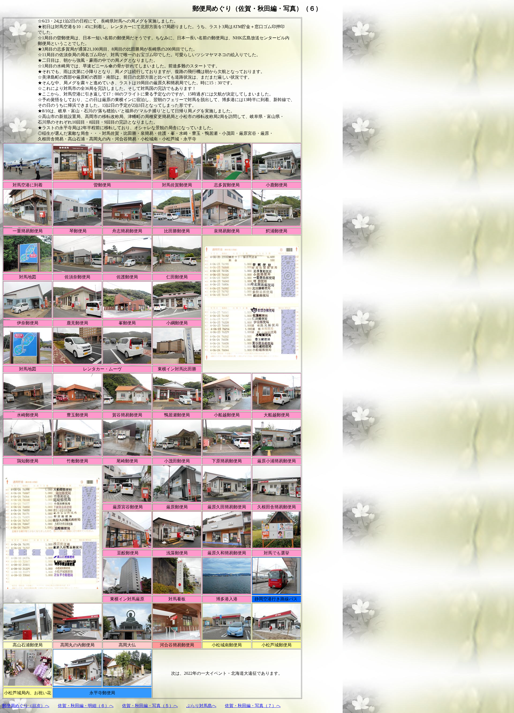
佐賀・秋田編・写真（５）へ (150, 705)
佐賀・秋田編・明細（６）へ (86, 705)
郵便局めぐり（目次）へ (25, 705)
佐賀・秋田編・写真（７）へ (253, 705)
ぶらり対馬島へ (201, 705)
